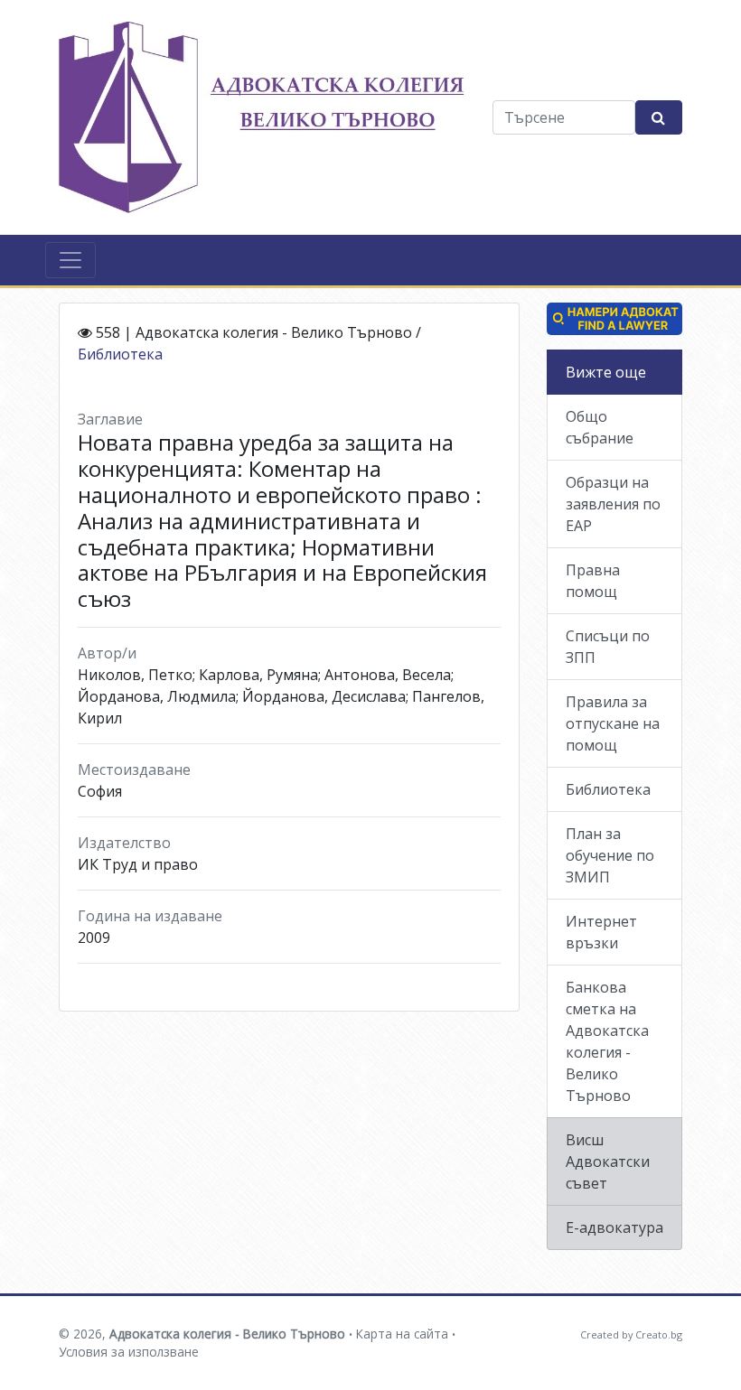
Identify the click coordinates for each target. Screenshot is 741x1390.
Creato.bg (658, 1334)
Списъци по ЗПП (608, 646)
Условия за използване (129, 1351)
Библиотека (120, 354)
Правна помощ (593, 581)
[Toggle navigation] (70, 260)
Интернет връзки (601, 932)
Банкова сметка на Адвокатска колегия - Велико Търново (607, 1041)
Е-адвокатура (614, 1227)
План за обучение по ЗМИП (610, 855)
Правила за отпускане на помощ (613, 723)
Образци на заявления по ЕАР (613, 504)
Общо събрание (599, 427)
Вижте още (606, 372)
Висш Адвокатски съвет (608, 1161)
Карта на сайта (402, 1333)
